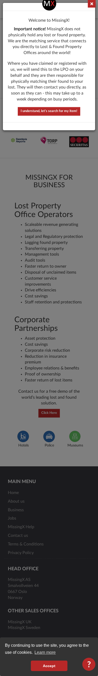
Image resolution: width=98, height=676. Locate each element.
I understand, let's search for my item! (49, 111)
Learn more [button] (45, 652)
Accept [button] (49, 666)
